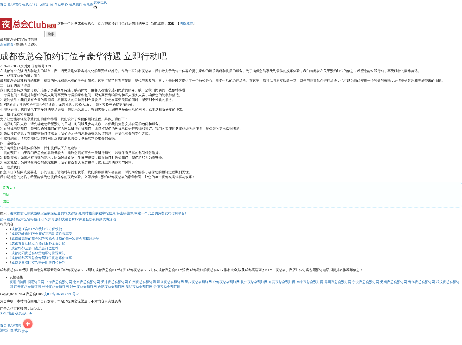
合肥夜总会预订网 (111, 287)
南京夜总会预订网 (309, 282)
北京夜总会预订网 (86, 282)
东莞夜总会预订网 (282, 282)
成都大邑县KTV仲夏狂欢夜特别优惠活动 (85, 219)
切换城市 (186, 23)
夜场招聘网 (18, 282)
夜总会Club (23, 313)
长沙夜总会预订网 (55, 287)
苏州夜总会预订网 (337, 282)
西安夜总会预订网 (27, 287)
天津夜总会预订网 (114, 282)
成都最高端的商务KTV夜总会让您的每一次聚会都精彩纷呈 (55, 238)
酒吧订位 (6, 330)
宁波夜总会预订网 (365, 282)
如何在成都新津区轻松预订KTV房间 (27, 219)
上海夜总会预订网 (58, 282)
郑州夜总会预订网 (83, 287)
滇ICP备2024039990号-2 (61, 294)
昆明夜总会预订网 (139, 287)
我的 (17, 330)
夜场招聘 (14, 325)
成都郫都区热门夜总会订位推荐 (34, 248)
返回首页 (6, 44)
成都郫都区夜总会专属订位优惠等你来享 (41, 258)
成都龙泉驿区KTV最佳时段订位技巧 (38, 263)
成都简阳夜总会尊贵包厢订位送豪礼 (38, 253)
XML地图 (7, 313)
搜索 (51, 34)
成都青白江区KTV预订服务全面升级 (38, 243)
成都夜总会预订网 (226, 282)
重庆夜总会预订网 (198, 282)
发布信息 (100, 2)
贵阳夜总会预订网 (167, 287)
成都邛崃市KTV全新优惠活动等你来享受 (41, 234)
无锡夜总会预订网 (393, 282)
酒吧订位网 (35, 282)
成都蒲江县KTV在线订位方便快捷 (36, 229)
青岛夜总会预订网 (421, 282)
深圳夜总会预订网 (170, 282)
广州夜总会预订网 (142, 282)
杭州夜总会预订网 (254, 282)
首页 (3, 4)
